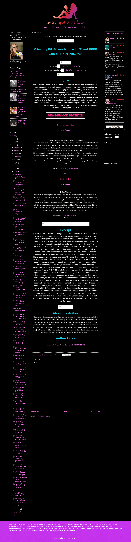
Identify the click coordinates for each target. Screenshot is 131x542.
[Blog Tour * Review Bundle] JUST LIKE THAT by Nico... (19, 322)
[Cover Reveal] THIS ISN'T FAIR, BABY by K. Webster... (19, 485)
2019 (13, 139)
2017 (13, 145)
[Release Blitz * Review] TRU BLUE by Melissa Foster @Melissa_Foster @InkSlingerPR (17, 74)
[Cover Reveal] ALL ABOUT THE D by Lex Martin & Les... (19, 198)
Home (45, 27)
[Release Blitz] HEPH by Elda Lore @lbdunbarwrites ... (20, 479)
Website (64, 345)
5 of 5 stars (65, 130)
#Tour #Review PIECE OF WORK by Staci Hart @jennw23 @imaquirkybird (18, 112)
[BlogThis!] (65, 355)
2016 (13, 516)
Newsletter (80, 344)
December (17, 147)
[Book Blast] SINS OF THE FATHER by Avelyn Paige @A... (19, 316)
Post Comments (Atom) (44, 416)
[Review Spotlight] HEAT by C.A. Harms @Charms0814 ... (19, 227)
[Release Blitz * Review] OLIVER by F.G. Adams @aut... (19, 472)
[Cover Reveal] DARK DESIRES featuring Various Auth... (19, 500)
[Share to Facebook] (68, 355)
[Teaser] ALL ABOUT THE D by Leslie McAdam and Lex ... (19, 274)
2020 (13, 136)
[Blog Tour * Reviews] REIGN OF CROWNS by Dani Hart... (19, 431)
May (15, 169)
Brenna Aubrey (113, 103)
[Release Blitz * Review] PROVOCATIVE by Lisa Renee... (19, 288)
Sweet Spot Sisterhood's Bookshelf (114, 35)
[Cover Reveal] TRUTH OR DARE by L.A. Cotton (20, 234)
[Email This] (63, 355)
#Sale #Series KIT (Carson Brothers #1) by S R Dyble (22, 122)
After (110, 45)
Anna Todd (112, 47)
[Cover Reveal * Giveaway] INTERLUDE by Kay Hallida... (19, 444)
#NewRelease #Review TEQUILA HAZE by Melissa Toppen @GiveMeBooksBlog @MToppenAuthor (18, 86)
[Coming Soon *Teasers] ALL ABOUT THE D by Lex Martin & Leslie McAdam (18, 99)
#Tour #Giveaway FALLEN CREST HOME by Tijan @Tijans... (18, 191)
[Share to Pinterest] (70, 355)
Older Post (96, 412)
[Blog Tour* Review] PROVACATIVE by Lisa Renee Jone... (19, 261)
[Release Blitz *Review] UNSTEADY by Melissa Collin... (19, 205)
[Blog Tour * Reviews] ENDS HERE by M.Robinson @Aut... (19, 342)
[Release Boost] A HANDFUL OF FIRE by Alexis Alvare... (19, 335)
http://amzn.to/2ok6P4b (71, 66)
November (17, 150)
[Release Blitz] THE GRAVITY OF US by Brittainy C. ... (19, 363)
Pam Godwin (112, 40)
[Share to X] (66, 355)
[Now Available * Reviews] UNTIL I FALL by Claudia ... (19, 310)
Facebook (56, 27)
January (16, 512)
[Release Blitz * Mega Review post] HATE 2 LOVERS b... (19, 451)
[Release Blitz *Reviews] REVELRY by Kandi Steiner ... (19, 255)
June (15, 166)
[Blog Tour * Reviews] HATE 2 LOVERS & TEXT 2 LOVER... (19, 369)
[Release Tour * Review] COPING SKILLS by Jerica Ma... (18, 241)
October (16, 153)
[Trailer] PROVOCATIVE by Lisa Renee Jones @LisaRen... (19, 349)
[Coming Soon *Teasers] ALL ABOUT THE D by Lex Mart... (19, 212)
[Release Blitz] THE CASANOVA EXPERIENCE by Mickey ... (18, 183)
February (16, 509)
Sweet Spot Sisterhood (70, 168)
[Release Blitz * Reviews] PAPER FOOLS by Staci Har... (18, 302)
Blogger (74, 538)
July (15, 163)
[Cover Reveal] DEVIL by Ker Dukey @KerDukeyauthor (19, 176)
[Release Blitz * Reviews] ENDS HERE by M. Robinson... (20, 466)
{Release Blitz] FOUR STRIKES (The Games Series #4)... (19, 329)
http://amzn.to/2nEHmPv (76, 70)
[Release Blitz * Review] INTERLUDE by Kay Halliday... (19, 268)
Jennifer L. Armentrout (115, 79)
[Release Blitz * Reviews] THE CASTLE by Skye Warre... (18, 459)
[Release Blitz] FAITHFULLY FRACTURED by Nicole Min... (18, 493)
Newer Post (35, 412)
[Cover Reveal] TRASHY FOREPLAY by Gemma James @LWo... (19, 423)
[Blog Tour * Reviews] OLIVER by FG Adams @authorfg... (19, 416)
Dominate (111, 38)
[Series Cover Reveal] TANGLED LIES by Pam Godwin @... (19, 248)
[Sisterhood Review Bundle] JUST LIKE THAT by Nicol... (19, 356)
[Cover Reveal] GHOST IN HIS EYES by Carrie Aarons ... (20, 395)
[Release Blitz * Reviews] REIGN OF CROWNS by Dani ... (19, 437)
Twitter (85, 27)
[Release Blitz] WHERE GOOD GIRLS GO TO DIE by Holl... (19, 376)
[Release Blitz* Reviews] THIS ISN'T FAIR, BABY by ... (19, 280)
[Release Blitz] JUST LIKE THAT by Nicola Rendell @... (19, 409)
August (16, 159)
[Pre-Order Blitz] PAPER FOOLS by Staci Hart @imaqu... (20, 382)
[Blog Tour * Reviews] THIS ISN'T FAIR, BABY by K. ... (19, 219)
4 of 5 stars (65, 184)
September (17, 157)
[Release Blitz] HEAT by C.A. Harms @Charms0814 (19, 389)
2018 (13, 142)
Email (71, 345)
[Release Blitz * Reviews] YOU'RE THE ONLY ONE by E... (19, 402)
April (15, 172)
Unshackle (112, 53)
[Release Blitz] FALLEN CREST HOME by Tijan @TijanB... (19, 295)
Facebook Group (70, 27)
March (16, 506)
